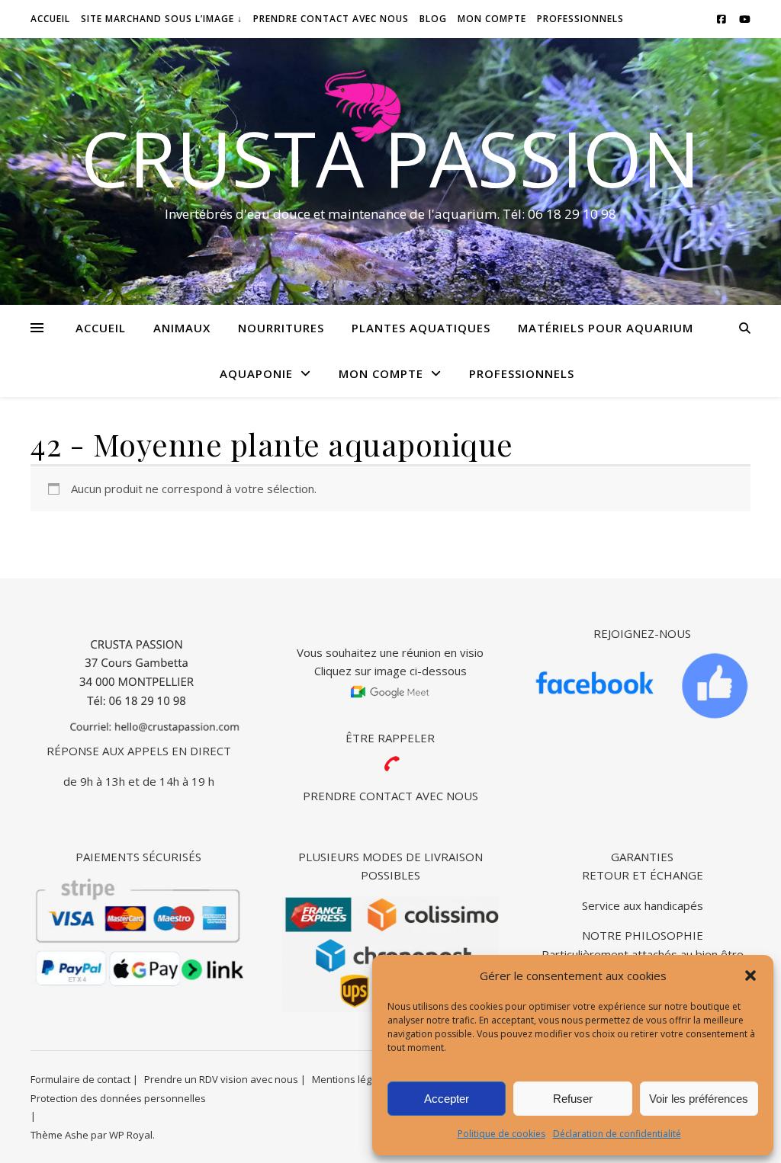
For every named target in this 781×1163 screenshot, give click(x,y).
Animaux (182, 327)
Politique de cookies (501, 1133)
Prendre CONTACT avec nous (331, 18)
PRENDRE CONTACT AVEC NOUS (390, 795)
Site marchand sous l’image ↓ (162, 18)
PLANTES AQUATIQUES (421, 327)
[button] (750, 975)
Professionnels (580, 18)
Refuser (573, 1098)
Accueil (101, 327)
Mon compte (492, 18)
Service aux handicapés (642, 905)
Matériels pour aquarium (605, 327)
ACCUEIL (50, 18)
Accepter (446, 1098)
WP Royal (131, 1135)
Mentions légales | (355, 1079)
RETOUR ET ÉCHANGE (642, 875)
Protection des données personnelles (118, 1098)
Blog (433, 18)
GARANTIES (642, 856)
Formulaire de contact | (84, 1079)
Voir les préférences (698, 1098)
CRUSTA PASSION (390, 158)
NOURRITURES (281, 327)
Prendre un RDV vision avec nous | (225, 1079)
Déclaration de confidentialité (617, 1133)
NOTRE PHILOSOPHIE (642, 935)
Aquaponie (256, 373)
